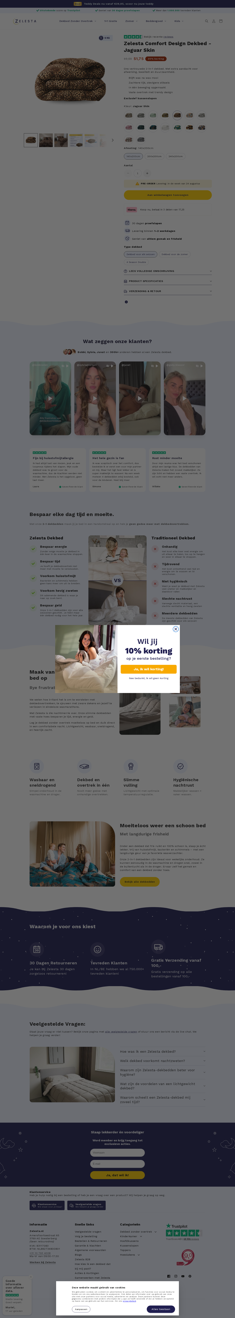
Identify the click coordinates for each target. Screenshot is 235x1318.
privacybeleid (129, 1301)
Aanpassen (81, 1309)
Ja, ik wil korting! (149, 669)
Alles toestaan (161, 1309)
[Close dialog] (176, 629)
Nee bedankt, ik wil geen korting (148, 678)
